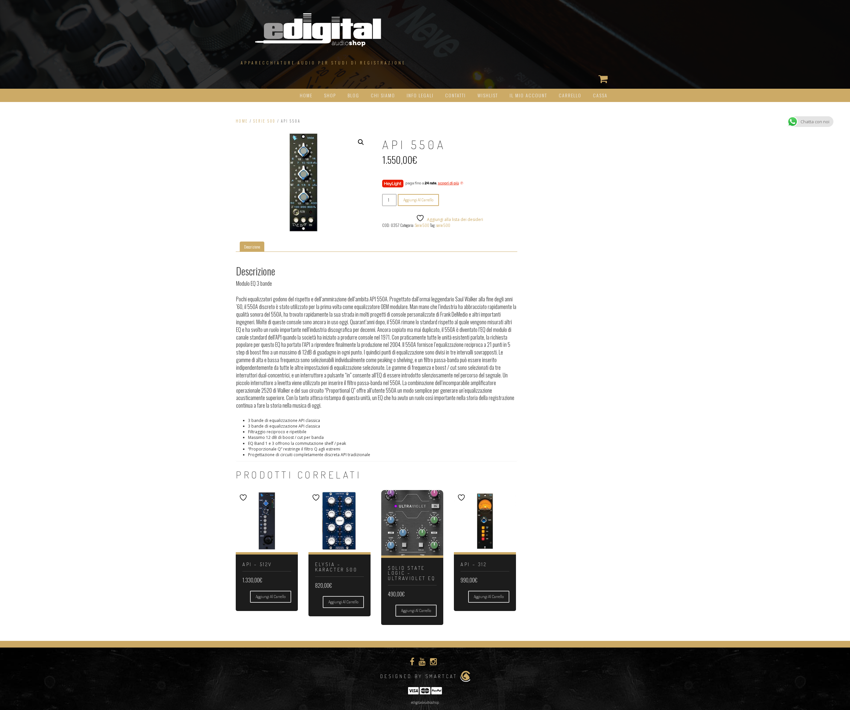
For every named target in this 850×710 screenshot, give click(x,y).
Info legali (420, 95)
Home (306, 95)
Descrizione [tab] (252, 247)
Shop (330, 95)
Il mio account (528, 95)
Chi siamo (383, 95)
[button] (361, 142)
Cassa (600, 95)
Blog (353, 95)
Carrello (570, 95)
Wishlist (487, 95)
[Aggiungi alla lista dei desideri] (244, 497)
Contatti (455, 95)
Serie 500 (264, 121)
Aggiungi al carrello (418, 199)
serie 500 (443, 225)
